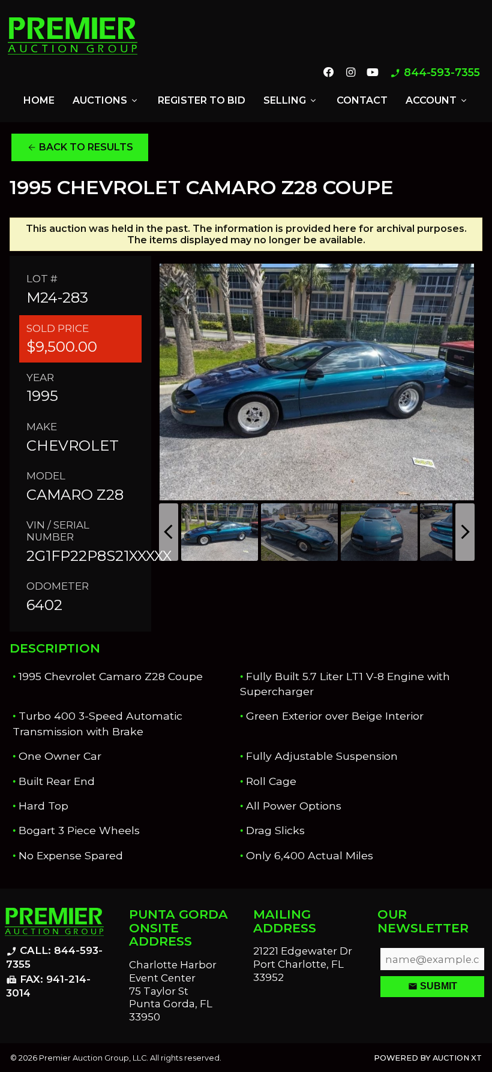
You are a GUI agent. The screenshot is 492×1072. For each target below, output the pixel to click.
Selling (290, 101)
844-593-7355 (435, 73)
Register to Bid (201, 100)
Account (437, 101)
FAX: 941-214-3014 (48, 986)
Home (39, 100)
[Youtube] (372, 73)
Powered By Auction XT (428, 1057)
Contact (362, 100)
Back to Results (80, 147)
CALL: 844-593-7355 (54, 957)
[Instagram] (350, 73)
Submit (432, 986)
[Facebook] (328, 73)
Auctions (106, 101)
